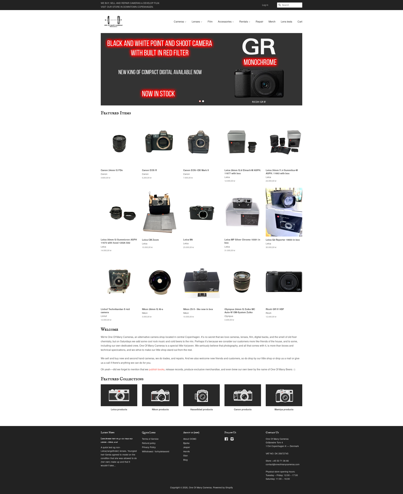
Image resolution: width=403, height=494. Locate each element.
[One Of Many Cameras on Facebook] (226, 439)
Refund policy (149, 443)
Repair (259, 21)
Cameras (179, 21)
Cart (300, 21)
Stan (185, 455)
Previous (107, 69)
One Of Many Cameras (200, 487)
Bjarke (186, 443)
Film (210, 21)
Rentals (244, 21)
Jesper (186, 447)
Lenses (196, 21)
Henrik (186, 451)
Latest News (107, 432)
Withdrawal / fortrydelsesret (155, 451)
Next (295, 69)
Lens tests (286, 21)
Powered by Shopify (223, 487)
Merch (272, 21)
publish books (157, 369)
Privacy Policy (149, 447)
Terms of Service (150, 438)
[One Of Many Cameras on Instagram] (232, 439)
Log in (265, 4)
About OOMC (189, 438)
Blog (185, 459)
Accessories (225, 21)
